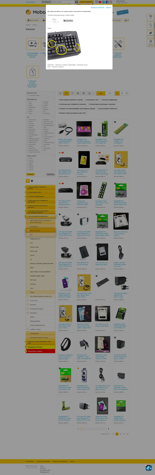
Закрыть (108, 7)
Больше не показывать (97, 7)
